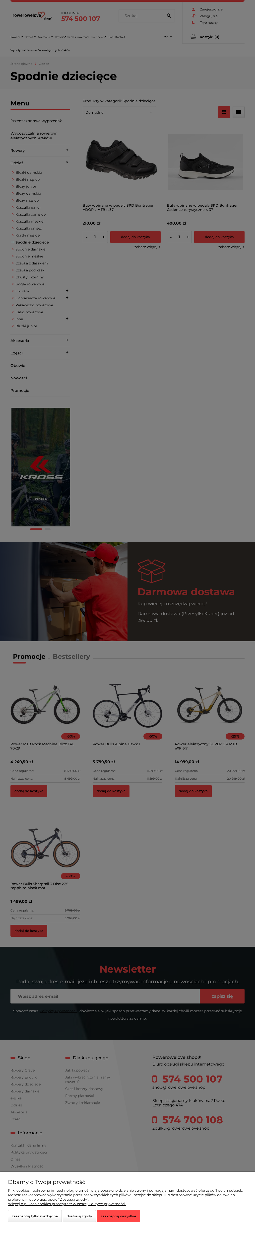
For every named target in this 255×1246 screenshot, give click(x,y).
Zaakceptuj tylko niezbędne (35, 1216)
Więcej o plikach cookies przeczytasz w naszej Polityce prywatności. (67, 1204)
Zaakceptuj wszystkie (118, 1216)
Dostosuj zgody (79, 1216)
